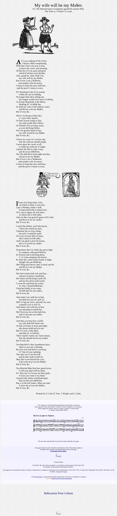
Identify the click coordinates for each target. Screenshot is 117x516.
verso (65, 471)
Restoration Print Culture (58, 451)
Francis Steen (38, 477)
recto (59, 471)
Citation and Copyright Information (61, 478)
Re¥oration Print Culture (58, 493)
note (77, 441)
